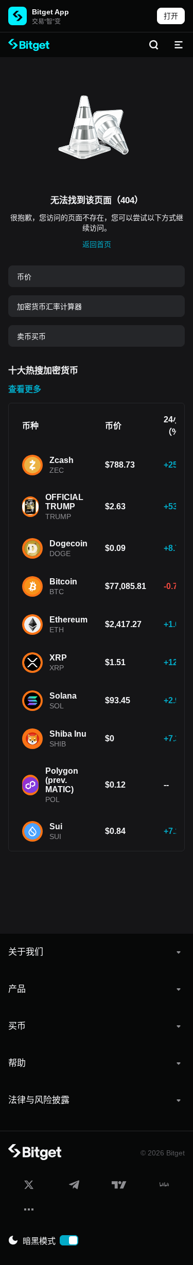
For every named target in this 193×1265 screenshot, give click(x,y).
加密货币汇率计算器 (49, 306)
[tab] (96, 952)
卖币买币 (31, 336)
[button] (96, 952)
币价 (24, 277)
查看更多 (24, 389)
